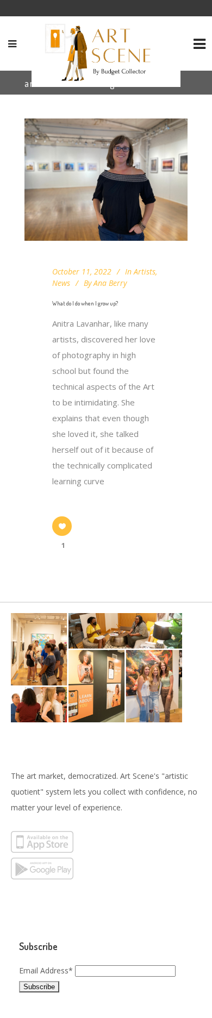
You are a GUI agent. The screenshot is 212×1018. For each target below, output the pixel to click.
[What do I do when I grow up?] (106, 179)
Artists (144, 271)
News (61, 283)
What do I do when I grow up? (85, 303)
